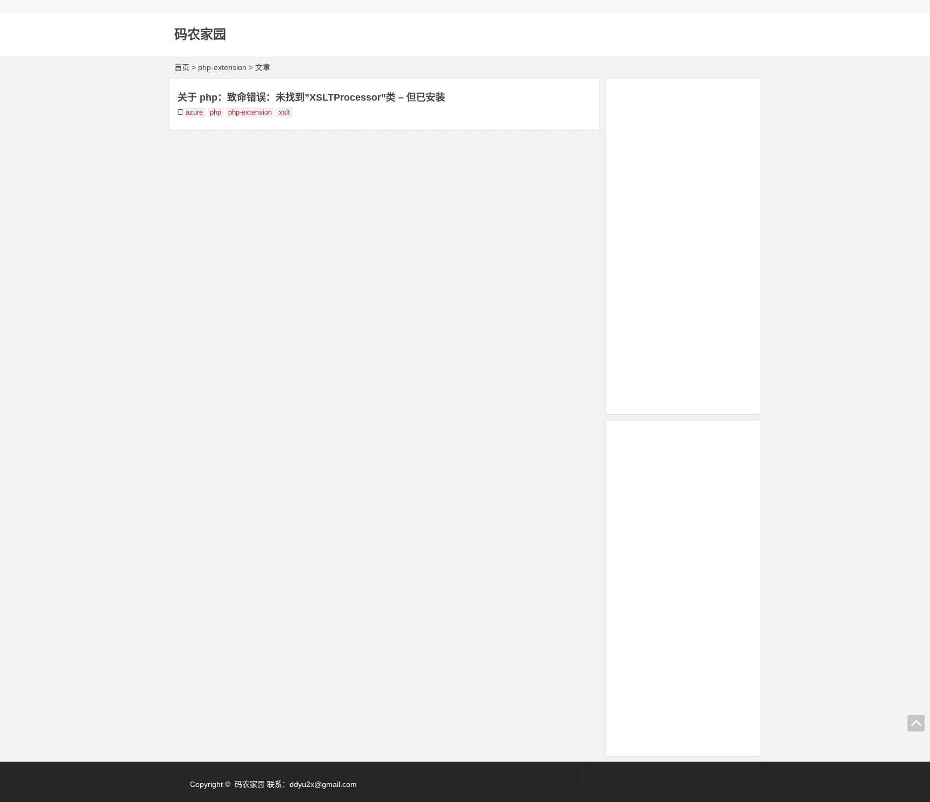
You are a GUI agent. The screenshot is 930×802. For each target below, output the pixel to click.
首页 (181, 67)
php (215, 112)
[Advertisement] (683, 244)
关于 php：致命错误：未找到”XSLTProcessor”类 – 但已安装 (311, 97)
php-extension (250, 112)
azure (194, 112)
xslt (284, 112)
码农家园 (200, 34)
